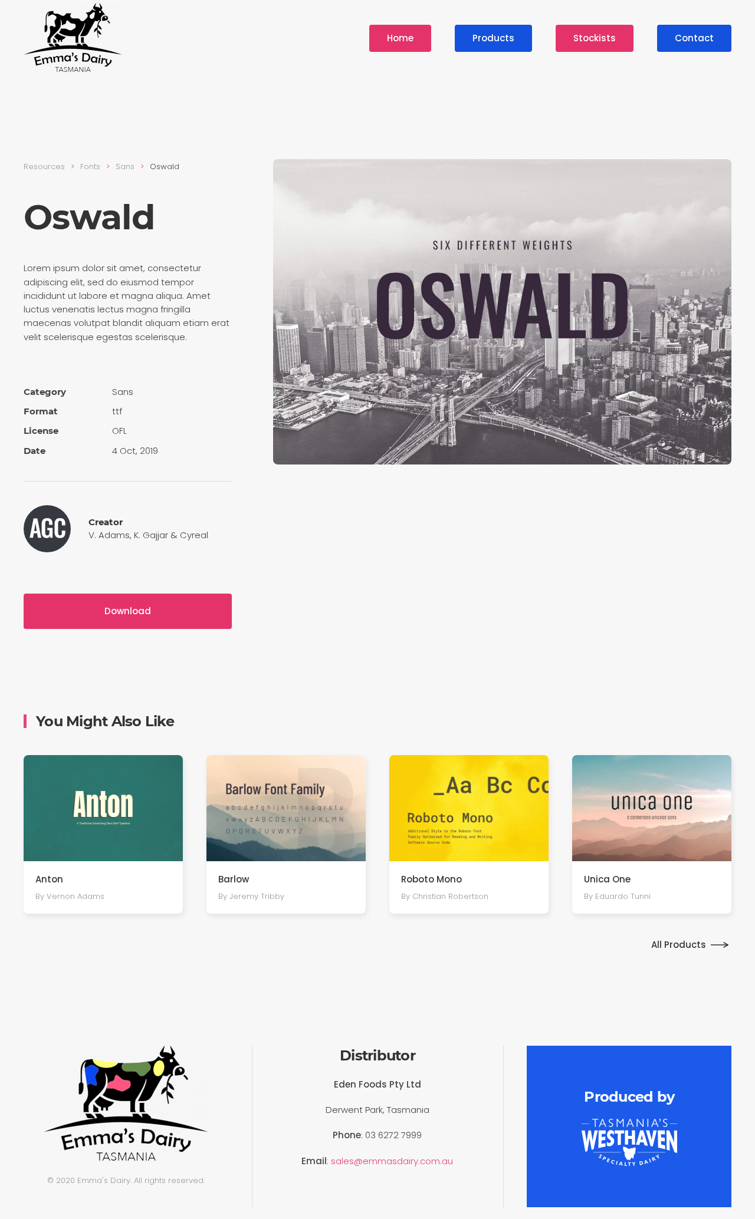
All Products (678, 944)
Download (127, 611)
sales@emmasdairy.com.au (392, 1161)
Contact (694, 38)
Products (493, 38)
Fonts (90, 166)
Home (400, 38)
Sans (125, 166)
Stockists (594, 38)
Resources (44, 166)
